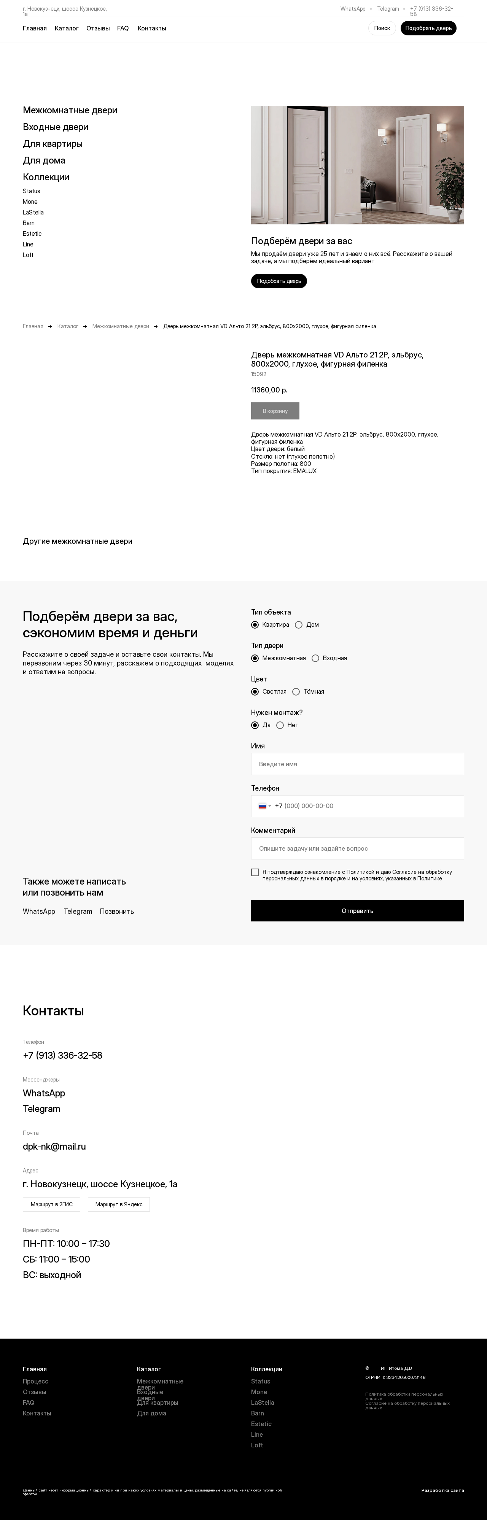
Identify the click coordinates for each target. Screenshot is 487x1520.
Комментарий (273, 830)
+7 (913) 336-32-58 (431, 11)
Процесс (35, 1381)
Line (28, 244)
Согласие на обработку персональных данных (407, 1405)
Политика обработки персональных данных (404, 1396)
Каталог (67, 326)
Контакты (152, 28)
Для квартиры (157, 1402)
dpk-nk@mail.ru (54, 1146)
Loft (28, 255)
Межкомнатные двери (70, 110)
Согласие (404, 872)
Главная (35, 28)
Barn (29, 223)
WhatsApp (353, 8)
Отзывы (98, 28)
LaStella (33, 212)
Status (31, 191)
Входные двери (55, 126)
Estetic (32, 233)
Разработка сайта (443, 1490)
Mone (30, 201)
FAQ (123, 28)
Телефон (265, 788)
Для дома (151, 1413)
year (375, 1368)
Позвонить (117, 911)
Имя (258, 746)
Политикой (360, 872)
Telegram (388, 8)
